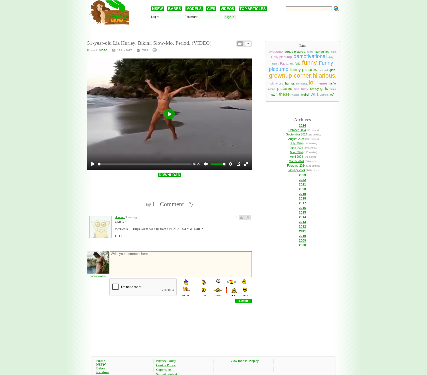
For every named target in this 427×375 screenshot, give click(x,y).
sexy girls (319, 88)
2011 (302, 231)
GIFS (211, 9)
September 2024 (296, 134)
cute (333, 51)
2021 (302, 184)
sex (296, 89)
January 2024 (296, 170)
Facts (284, 63)
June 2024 (296, 147)
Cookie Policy (166, 365)
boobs (310, 51)
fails (297, 63)
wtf (332, 94)
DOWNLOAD (169, 175)
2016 (302, 208)
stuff (274, 94)
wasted (295, 94)
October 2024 (297, 130)
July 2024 (296, 143)
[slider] (145, 164)
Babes (100, 368)
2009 (302, 240)
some (333, 89)
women (324, 94)
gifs (321, 70)
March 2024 (296, 161)
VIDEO (103, 50)
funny (309, 62)
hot (271, 83)
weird (305, 94)
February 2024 (296, 165)
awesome (275, 51)
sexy (304, 89)
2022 (302, 179)
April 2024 (296, 156)
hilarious (324, 75)
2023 (302, 175)
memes (322, 83)
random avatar (98, 276)
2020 (302, 189)
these (284, 94)
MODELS (194, 9)
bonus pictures (294, 51)
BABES (174, 9)
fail (291, 63)
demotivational (310, 56)
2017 (302, 203)
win (314, 94)
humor (289, 83)
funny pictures (303, 69)
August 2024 (296, 139)
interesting (301, 83)
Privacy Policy (166, 361)
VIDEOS (227, 9)
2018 (302, 198)
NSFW (157, 9)
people (271, 89)
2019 (302, 194)
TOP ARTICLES (253, 9)
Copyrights (163, 369)
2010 (302, 236)
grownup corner (290, 75)
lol (312, 82)
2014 (302, 217)
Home (100, 361)
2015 (302, 212)
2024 (302, 125)
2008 (302, 245)
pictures (284, 88)
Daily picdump (281, 57)
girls (332, 70)
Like (240, 43)
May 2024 (296, 152)
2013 (302, 222)
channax (120, 217)
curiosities (322, 51)
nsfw (332, 83)
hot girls (279, 83)
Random (102, 372)
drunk (275, 63)
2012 (302, 226)
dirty (330, 57)
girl (326, 70)
